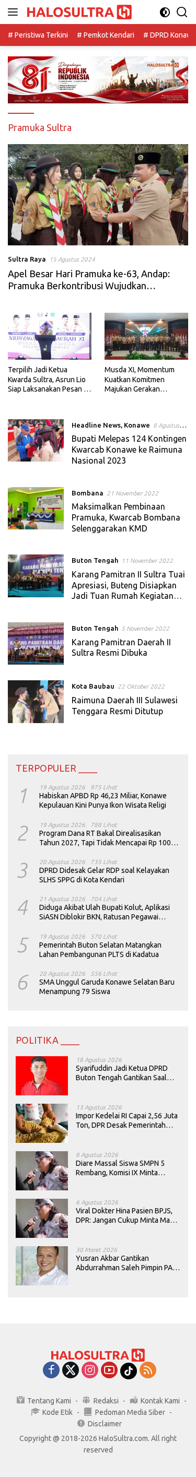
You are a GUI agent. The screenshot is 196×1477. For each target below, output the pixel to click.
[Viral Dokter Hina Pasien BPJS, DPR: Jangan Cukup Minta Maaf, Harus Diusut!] (42, 1218)
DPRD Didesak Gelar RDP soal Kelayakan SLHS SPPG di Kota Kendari (104, 875)
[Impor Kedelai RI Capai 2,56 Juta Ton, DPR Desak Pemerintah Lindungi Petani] (42, 1123)
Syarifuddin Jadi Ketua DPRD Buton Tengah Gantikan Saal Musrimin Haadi (122, 1073)
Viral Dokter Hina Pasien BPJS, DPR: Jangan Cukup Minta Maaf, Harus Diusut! (126, 1216)
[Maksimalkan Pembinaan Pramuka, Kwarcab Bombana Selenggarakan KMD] (36, 513)
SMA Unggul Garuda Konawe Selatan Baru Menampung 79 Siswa (107, 987)
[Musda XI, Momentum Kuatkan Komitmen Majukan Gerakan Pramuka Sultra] (146, 336)
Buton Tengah (95, 560)
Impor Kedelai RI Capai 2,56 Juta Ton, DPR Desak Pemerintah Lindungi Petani (127, 1121)
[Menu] (15, 12)
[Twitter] (70, 1371)
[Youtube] (109, 1371)
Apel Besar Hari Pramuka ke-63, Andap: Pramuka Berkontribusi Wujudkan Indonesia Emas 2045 (89, 285)
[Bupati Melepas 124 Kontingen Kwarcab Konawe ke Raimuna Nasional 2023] (36, 445)
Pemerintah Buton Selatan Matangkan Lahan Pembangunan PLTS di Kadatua (100, 950)
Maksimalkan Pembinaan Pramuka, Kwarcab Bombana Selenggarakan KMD (126, 517)
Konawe (137, 425)
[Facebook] (51, 1371)
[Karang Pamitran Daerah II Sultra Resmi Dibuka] (36, 643)
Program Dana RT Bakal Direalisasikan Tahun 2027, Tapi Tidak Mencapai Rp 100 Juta (105, 838)
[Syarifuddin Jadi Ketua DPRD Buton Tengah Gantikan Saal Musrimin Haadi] (42, 1075)
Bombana (87, 493)
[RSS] (148, 1371)
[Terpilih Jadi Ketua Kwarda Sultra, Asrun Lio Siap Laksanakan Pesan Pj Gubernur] (49, 336)
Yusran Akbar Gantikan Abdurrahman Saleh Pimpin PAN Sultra (126, 1263)
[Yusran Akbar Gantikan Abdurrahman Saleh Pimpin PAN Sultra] (42, 1265)
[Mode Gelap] (165, 12)
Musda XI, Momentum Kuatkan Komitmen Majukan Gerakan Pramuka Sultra (140, 379)
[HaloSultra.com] (78, 12)
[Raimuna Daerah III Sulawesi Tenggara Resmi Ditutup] (36, 701)
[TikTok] (128, 1371)
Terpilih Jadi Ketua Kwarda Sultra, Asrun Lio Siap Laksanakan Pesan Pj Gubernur (48, 379)
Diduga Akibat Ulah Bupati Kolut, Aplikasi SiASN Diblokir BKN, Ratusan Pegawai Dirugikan (104, 912)
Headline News (96, 425)
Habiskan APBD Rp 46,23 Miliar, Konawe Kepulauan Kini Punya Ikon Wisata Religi (103, 800)
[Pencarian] (182, 12)
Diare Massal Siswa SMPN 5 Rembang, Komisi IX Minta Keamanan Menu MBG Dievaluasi (120, 1168)
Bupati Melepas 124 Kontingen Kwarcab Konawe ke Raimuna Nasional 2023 (129, 449)
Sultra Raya (27, 259)
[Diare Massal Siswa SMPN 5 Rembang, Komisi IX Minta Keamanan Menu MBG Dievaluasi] (42, 1170)
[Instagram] (90, 1371)
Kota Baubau (93, 686)
